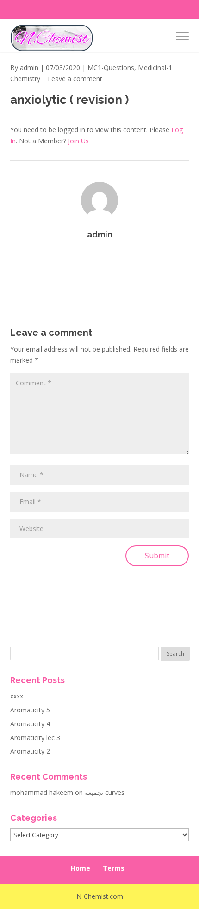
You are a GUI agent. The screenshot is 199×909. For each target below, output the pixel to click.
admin (29, 67)
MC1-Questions (110, 67)
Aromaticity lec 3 (35, 737)
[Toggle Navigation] (182, 38)
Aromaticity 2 (30, 751)
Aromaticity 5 (30, 709)
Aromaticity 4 (30, 723)
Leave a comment (75, 78)
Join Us (78, 140)
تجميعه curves (104, 792)
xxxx (16, 695)
